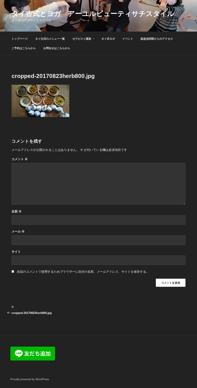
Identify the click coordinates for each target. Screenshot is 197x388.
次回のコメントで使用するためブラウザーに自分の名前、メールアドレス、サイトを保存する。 (83, 271)
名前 (17, 211)
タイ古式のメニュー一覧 (50, 38)
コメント (20, 159)
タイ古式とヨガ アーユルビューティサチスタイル (93, 14)
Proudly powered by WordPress (29, 379)
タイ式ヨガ (108, 38)
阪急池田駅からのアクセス (157, 38)
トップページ (20, 38)
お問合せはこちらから (56, 48)
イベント (127, 38)
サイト (16, 251)
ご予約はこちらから (24, 48)
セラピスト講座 (81, 38)
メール (18, 231)
